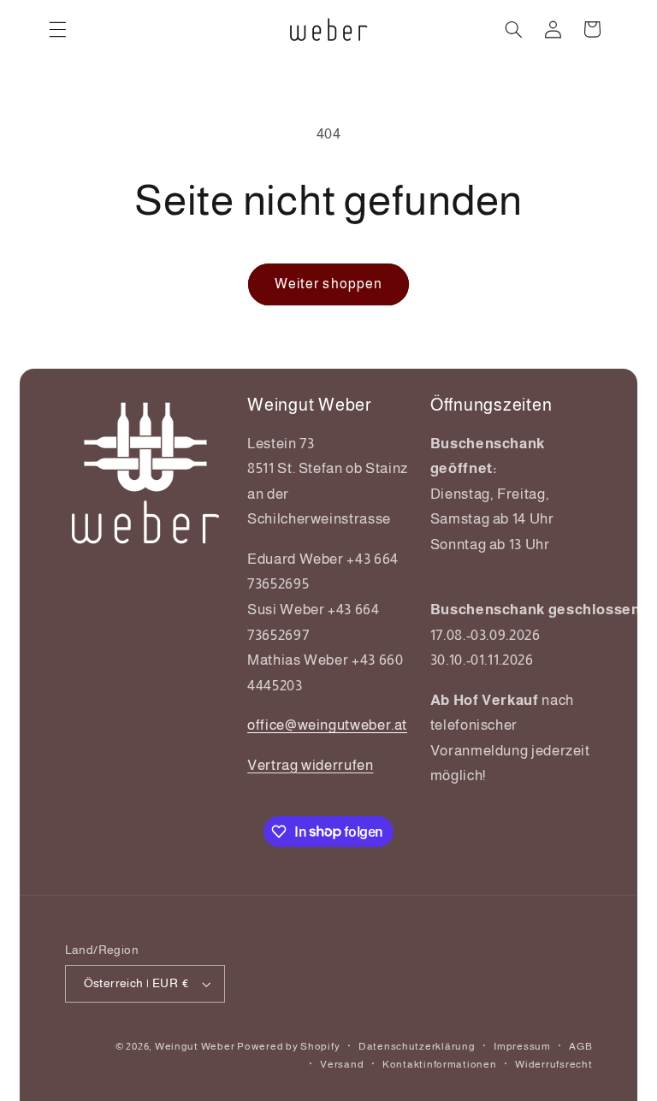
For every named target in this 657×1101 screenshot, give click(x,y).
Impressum (522, 1046)
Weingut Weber (195, 1046)
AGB (580, 1046)
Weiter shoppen (328, 283)
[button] (57, 29)
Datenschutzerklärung (417, 1046)
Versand (342, 1064)
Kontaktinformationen (439, 1064)
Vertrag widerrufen (310, 765)
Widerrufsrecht (553, 1064)
